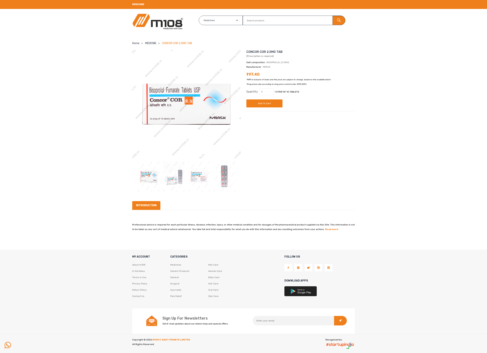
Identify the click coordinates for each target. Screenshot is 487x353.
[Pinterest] (318, 268)
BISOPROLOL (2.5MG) (278, 62)
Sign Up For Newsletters (185, 318)
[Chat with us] (7, 345)
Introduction (146, 205)
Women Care (215, 271)
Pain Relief (176, 296)
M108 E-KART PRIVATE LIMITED (171, 339)
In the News (138, 271)
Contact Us (138, 296)
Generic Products (179, 271)
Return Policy (139, 290)
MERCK (266, 67)
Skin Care (213, 296)
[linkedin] (328, 268)
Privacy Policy (139, 283)
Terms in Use (139, 277)
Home (135, 43)
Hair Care (213, 283)
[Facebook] (288, 268)
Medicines (175, 264)
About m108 (138, 264)
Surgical (174, 283)
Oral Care (213, 290)
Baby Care (214, 277)
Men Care (213, 264)
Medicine (138, 4)
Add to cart (264, 103)
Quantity (252, 91)
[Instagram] (298, 268)
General (174, 277)
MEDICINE (150, 43)
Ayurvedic (175, 290)
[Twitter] (308, 268)
